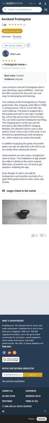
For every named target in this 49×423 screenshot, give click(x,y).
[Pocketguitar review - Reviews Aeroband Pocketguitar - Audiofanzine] (12, 3)
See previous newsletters (13, 381)
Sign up (32, 375)
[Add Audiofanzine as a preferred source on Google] (10, 359)
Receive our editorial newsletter (18, 368)
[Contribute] (28, 45)
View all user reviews (13, 45)
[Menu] (45, 9)
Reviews (17, 36)
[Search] (5, 9)
